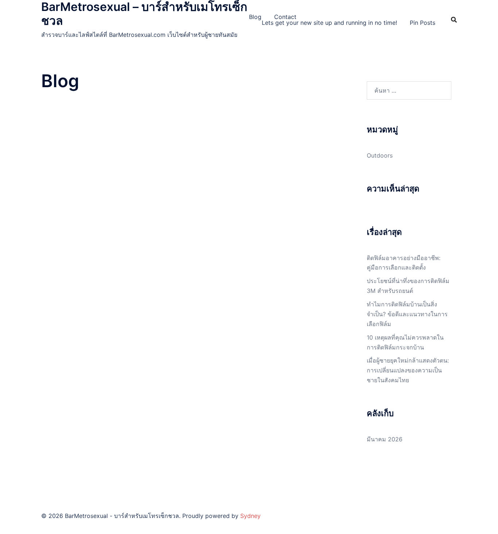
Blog (255, 16)
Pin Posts (422, 22)
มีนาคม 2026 (384, 439)
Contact (285, 16)
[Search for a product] (454, 20)
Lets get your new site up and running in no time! (329, 22)
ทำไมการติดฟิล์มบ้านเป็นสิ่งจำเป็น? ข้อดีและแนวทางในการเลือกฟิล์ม (407, 314)
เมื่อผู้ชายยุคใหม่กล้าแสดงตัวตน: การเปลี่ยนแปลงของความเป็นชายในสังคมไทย (408, 370)
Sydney (250, 515)
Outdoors (380, 155)
